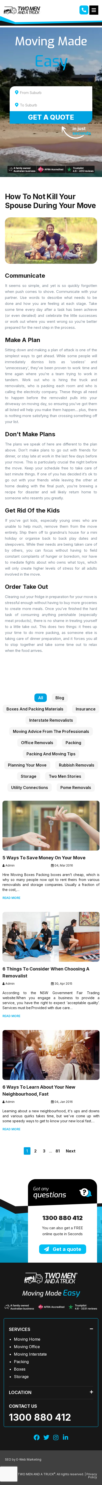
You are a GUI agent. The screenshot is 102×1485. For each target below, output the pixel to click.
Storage (28, 776)
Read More (11, 898)
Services (19, 1329)
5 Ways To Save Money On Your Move (43, 857)
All (40, 697)
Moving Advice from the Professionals (51, 731)
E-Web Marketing (28, 1459)
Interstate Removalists (51, 720)
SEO (8, 1459)
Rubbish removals (76, 765)
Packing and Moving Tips (51, 753)
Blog (59, 697)
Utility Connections (29, 787)
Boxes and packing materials (34, 708)
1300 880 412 (62, 1218)
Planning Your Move (27, 765)
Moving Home (27, 1339)
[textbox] (55, 93)
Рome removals (75, 787)
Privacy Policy (91, 1475)
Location (20, 1392)
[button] (51, 1329)
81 (57, 1150)
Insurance (86, 708)
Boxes (20, 1369)
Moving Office (27, 1346)
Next (71, 1150)
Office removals (37, 742)
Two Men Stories (65, 776)
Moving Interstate (30, 1354)
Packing (73, 742)
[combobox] (51, 92)
